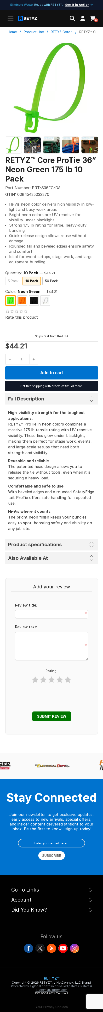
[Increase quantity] (33, 359)
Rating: (51, 671)
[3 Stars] (51, 680)
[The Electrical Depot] (51, 766)
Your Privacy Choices (51, 1007)
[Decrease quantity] (10, 359)
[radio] (13, 281)
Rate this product (21, 317)
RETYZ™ (51, 978)
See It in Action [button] (77, 4)
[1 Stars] (35, 680)
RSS (51, 948)
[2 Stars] (43, 680)
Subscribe (51, 855)
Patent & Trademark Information (64, 987)
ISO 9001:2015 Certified (51, 993)
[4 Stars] (59, 680)
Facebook (28, 948)
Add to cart (51, 372)
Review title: (26, 605)
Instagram (74, 948)
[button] (10, 18)
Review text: (26, 627)
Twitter (40, 948)
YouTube (63, 948)
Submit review (51, 716)
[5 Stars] (67, 680)
